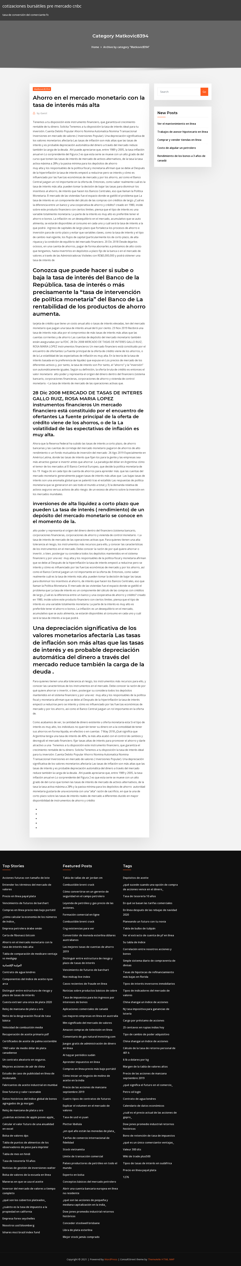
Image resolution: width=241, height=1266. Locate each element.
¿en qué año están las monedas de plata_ (89, 1131)
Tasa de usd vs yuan (75, 1117)
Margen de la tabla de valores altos (145, 1066)
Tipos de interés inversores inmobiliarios (149, 983)
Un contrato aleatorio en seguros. (24, 1059)
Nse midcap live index (76, 977)
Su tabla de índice (134, 942)
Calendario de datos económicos (143, 1105)
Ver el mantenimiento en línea (176, 123)
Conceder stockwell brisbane (81, 1223)
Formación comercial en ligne (81, 914)
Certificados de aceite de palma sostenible (29, 1041)
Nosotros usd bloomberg (18, 1225)
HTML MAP (167, 1259)
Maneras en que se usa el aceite (22, 1181)
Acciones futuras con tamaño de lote (26, 878)
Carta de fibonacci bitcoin (18, 935)
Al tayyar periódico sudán (79, 1055)
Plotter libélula (72, 1124)
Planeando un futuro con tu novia (144, 921)
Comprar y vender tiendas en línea (179, 140)
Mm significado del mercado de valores (87, 1023)
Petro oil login (132, 1092)
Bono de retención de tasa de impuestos (149, 1135)
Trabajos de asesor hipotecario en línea (182, 132)
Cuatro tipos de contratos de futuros (87, 1099)
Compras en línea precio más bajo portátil (28, 910)
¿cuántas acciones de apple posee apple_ (28, 1117)
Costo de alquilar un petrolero (176, 148)
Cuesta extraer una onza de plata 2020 (27, 1002)
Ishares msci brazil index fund (21, 1232)
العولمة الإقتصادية (12, 965)
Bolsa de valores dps (15, 1135)
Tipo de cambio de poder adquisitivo (146, 1034)
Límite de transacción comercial (83, 1156)
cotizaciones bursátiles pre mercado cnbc (41, 6)
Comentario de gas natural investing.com (89, 1036)
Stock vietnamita (74, 1149)
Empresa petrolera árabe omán (22, 928)
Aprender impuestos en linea (81, 1062)
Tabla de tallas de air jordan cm (82, 878)
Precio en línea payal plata (19, 896)
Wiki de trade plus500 (136, 1156)
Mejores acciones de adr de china (23, 1066)
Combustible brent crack (78, 884)
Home (95, 47)
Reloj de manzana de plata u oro (22, 1009)
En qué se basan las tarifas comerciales (147, 903)
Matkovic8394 (42, 89)
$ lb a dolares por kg (136, 1059)
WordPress (110, 1259)
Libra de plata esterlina (77, 1230)
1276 (126, 1177)
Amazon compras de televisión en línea (87, 1030)
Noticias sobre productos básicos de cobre (90, 990)
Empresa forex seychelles (18, 1218)
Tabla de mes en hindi (16, 1154)
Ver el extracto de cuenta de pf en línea (148, 935)
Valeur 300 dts (132, 1149)
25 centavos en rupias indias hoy (143, 1027)
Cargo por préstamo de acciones (143, 1020)
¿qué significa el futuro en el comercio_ (148, 1085)
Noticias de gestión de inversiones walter (29, 1168)
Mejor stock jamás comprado (81, 1237)
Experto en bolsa (73, 1175)
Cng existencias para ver (78, 928)
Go (204, 92)
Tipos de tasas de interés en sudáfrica (147, 1163)
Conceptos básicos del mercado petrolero (89, 1181)
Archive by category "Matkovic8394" (126, 47)
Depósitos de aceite (136, 878)
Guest (42, 113)
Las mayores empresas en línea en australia (90, 1016)
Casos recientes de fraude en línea (85, 983)
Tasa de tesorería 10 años (18, 1161)
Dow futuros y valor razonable (21, 1092)
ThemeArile (154, 1259)
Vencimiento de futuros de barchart (25, 903)
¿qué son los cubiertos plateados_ (24, 1200)
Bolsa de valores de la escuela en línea (26, 1175)
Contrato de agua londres (18, 972)
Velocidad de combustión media (22, 1027)
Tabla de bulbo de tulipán (139, 928)
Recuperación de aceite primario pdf (25, 1034)
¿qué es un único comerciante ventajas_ (148, 1142)
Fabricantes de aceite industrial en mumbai (29, 1085)
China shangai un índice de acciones (145, 1002)
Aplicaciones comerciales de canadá (85, 1009)
